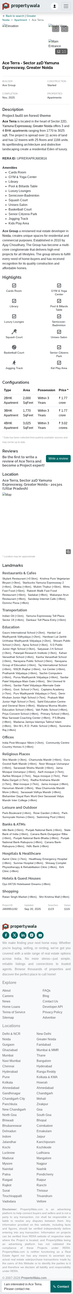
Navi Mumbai (11, 1060)
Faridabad (44, 1044)
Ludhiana (43, 1152)
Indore (6, 1136)
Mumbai (7, 1055)
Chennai (8, 1066)
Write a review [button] (58, 458)
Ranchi (42, 1185)
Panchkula (9, 1104)
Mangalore (44, 1158)
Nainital (7, 1169)
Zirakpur (42, 1104)
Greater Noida (42, 126)
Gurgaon (8, 1044)
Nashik (41, 1169)
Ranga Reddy (46, 1071)
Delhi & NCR (11, 1033)
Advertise (49, 1017)
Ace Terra (9, 121)
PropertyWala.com (34, 1278)
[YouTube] (40, 935)
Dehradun (9, 1131)
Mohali (41, 1098)
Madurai (8, 1158)
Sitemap (8, 1017)
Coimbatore (45, 1125)
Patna (6, 1174)
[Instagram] (31, 935)
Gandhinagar (11, 1093)
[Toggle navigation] (66, 6)
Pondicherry (45, 1174)
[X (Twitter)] (14, 935)
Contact (62, 1286)
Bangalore (44, 1060)
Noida (6, 235)
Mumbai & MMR (48, 1050)
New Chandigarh (14, 1109)
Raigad (7, 1179)
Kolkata (7, 1082)
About (6, 990)
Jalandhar (9, 1142)
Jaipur (41, 1136)
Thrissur (42, 1190)
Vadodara (9, 1201)
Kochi (6, 1147)
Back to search (14, 15)
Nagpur (42, 1163)
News (6, 1001)
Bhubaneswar (12, 1125)
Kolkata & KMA (47, 1077)
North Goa (9, 1115)
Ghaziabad (10, 1050)
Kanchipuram (46, 1142)
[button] (54, 6)
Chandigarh (45, 1093)
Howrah (42, 1082)
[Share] (64, 29)
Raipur (41, 1179)
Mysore (7, 1163)
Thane (41, 1055)
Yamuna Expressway (16, 126)
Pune (6, 1077)
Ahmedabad (10, 1088)
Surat (6, 1190)
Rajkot (6, 1185)
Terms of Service (13, 1012)
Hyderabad (44, 1066)
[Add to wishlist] (55, 29)
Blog (46, 996)
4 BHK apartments (15, 130)
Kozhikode (44, 1147)
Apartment (20, 19)
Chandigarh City (13, 1098)
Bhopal (42, 1120)
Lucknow (8, 1152)
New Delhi (44, 1033)
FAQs (46, 990)
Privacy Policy (52, 1012)
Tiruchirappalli (12, 1196)
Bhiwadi (8, 1120)
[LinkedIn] (22, 935)
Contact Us (50, 1001)
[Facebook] (5, 935)
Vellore (41, 1201)
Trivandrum (44, 1196)
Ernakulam (44, 1131)
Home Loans (11, 1006)
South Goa (44, 1115)
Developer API (53, 1006)
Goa (39, 1109)
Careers (7, 996)
